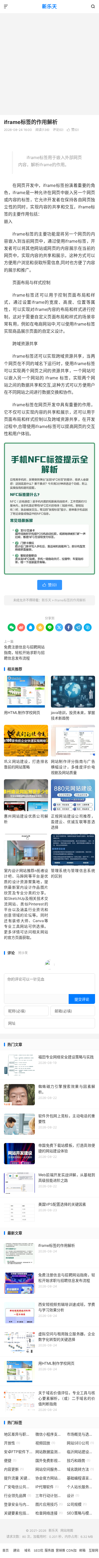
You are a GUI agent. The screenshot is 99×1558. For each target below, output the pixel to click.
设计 (73, 1495)
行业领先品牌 (17, 1495)
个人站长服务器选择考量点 (81, 1486)
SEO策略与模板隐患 (81, 1513)
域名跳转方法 (80, 1469)
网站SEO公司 (80, 1443)
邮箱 (82, 1550)
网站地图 (66, 1531)
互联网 (93, 1550)
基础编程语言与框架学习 (81, 1478)
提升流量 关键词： (18, 1478)
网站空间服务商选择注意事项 (49, 1469)
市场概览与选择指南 (81, 1434)
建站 (16, 1550)
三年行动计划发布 (49, 1495)
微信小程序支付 (49, 1434)
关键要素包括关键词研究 (18, 1513)
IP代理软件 (47, 1486)
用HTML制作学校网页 (22, 712)
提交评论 (81, 999)
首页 (5, 1550)
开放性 (12, 1443)
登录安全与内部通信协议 (18, 1504)
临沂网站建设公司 (81, 1451)
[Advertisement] (49, 62)
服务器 (49, 1550)
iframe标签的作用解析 (31, 122)
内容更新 (14, 1469)
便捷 (10, 1460)
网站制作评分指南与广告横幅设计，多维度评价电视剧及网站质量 (73, 767)
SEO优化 (38, 1553)
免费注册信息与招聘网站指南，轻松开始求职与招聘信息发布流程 (24, 652)
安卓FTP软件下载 (18, 1451)
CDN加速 (71, 1553)
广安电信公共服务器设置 (18, 1486)
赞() (73, 130)
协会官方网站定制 (49, 1478)
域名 (27, 1550)
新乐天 (49, 6)
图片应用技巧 (49, 1504)
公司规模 (77, 1504)
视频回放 (45, 1443)
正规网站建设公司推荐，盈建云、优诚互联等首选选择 (73, 821)
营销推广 (60, 1553)
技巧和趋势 (78, 1460)
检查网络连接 (49, 1513)
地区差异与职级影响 (18, 1434)
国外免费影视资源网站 (49, 1460)
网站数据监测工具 (49, 1451)
